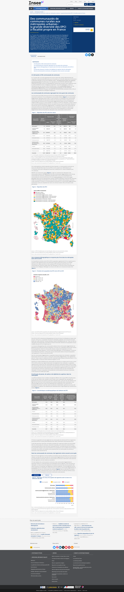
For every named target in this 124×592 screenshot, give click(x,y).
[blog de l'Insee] (69, 547)
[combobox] (81, 4)
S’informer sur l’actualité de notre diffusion (60, 567)
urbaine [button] (45, 172)
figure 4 (37, 387)
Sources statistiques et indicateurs (37, 562)
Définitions (33, 560)
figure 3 (33, 268)
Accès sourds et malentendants (70, 590)
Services (72, 8)
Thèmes (91, 4)
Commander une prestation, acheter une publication (60, 574)
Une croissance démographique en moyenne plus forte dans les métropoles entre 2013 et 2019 (53, 67)
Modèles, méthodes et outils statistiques (38, 571)
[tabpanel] (54, 137)
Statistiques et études (41, 8)
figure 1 (65, 97)
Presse (80, 1)
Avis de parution (37, 547)
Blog (76, 1)
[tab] (33, 56)
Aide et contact (77, 547)
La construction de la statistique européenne (81, 562)
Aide (85, 1)
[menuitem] (31, 8)
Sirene (53, 560)
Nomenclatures (34, 567)
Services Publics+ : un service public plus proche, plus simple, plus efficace (82, 568)
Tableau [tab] (47, 475)
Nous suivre (54, 577)
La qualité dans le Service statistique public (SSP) (40, 564)
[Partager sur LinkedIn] (89, 54)
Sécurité (79, 590)
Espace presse (54, 581)
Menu (72, 1)
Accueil (31, 11)
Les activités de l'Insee (77, 558)
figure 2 (49, 172)
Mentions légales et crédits (41, 590)
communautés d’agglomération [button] (38, 87)
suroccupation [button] (35, 467)
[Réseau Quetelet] (51, 588)
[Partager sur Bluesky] (86, 54)
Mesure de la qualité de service (79, 565)
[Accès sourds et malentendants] (88, 2)
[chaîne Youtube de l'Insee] (66, 547)
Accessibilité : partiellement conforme (55, 590)
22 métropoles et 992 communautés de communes (45, 63)
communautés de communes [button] (56, 87)
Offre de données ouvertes (36, 575)
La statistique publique (77, 560)
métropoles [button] (64, 84)
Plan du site (85, 590)
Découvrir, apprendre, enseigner (58, 562)
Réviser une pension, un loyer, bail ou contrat (60, 556)
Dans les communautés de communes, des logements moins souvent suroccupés (52, 71)
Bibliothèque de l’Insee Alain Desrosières (59, 571)
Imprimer (76, 22)
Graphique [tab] (36, 475)
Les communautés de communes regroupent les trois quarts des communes (51, 65)
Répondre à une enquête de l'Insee (58, 565)
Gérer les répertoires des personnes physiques (61, 569)
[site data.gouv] (69, 588)
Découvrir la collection (79, 24)
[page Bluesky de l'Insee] (54, 547)
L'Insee (74, 556)
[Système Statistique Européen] (43, 588)
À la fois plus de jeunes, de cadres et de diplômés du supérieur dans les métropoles (52, 69)
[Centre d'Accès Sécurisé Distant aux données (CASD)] (60, 588)
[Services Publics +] (79, 588)
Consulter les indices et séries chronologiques (60, 558)
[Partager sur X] (92, 55)
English (93, 1)
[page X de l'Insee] (63, 547)
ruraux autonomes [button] (58, 177)
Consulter (33, 56)
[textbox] (75, 4)
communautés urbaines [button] (65, 86)
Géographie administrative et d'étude (38, 569)
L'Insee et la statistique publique (85, 8)
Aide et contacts (55, 579)
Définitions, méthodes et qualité (58, 8)
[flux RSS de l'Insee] (72, 547)
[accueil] (31, 8)
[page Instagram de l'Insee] (57, 547)
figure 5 (58, 469)
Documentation (41, 56)
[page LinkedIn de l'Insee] (60, 547)
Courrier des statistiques (35, 573)
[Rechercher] (85, 4)
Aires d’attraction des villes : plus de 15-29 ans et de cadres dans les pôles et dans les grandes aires (83, 527)
